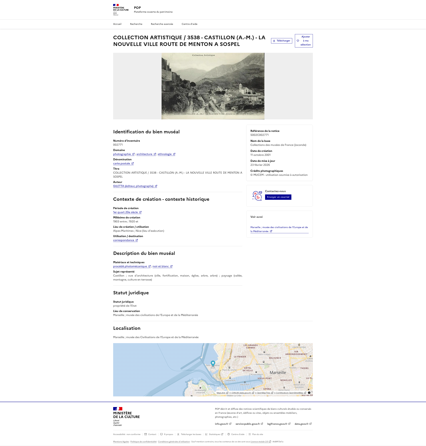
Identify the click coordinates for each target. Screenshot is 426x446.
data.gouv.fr (302, 424)
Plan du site (257, 434)
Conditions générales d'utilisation (174, 441)
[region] (213, 369)
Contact (152, 434)
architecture (144, 154)
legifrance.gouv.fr (277, 424)
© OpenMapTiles (262, 392)
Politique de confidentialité (143, 441)
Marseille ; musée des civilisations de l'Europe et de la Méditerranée (279, 229)
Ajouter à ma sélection (306, 40)
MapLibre (221, 392)
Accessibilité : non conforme (126, 434)
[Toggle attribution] (309, 393)
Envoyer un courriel (278, 197)
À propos (168, 434)
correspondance (123, 240)
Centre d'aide (189, 24)
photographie (122, 154)
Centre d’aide (237, 434)
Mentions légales (121, 441)
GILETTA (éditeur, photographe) (133, 186)
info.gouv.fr (221, 424)
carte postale (121, 163)
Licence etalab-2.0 (259, 441)
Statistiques (214, 434)
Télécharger (283, 40)
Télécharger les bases (191, 434)
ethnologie (165, 154)
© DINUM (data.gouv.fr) (240, 392)
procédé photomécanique (130, 266)
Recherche (136, 24)
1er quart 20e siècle (125, 212)
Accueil (117, 24)
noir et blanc (161, 266)
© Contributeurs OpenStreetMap (288, 392)
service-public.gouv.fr (248, 424)
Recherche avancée (162, 24)
